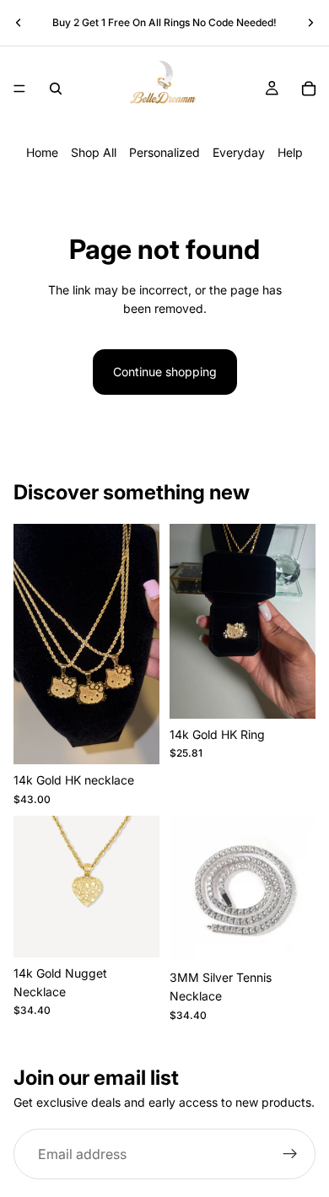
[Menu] (19, 88)
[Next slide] (310, 22)
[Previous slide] (18, 22)
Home (42, 152)
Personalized (164, 152)
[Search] (55, 88)
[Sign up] (290, 1154)
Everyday (239, 152)
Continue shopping (165, 371)
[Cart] (308, 88)
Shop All (93, 152)
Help (290, 152)
